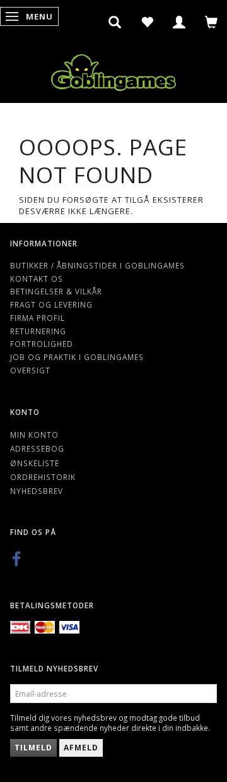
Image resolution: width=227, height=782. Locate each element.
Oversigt (30, 370)
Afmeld (81, 747)
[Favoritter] (147, 22)
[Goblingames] (113, 70)
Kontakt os (36, 279)
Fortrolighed (41, 344)
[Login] (179, 22)
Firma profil (37, 318)
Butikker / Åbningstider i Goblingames (97, 265)
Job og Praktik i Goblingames (77, 357)
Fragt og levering (51, 304)
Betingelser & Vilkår (56, 291)
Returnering (38, 331)
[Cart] (211, 22)
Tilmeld (33, 747)
